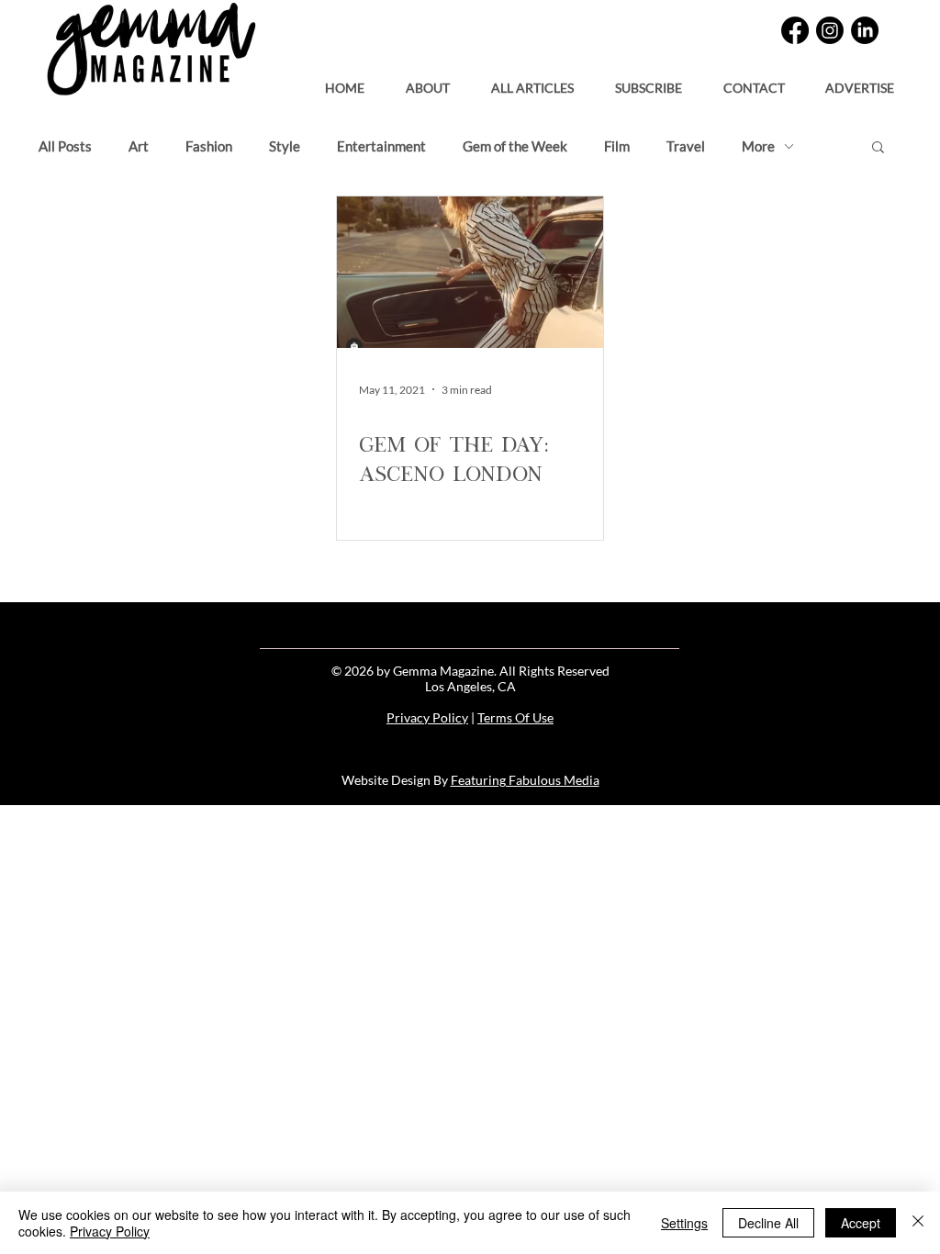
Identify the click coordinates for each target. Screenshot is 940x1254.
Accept (860, 1223)
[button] (648, 79)
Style (284, 146)
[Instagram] (830, 30)
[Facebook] (795, 30)
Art (139, 146)
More (758, 146)
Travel (685, 146)
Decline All (768, 1223)
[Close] (918, 1222)
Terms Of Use (515, 717)
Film (617, 146)
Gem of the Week (515, 146)
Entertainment (381, 146)
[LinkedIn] (864, 30)
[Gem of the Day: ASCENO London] (470, 272)
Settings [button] (684, 1223)
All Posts (65, 146)
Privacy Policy (427, 717)
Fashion (208, 146)
